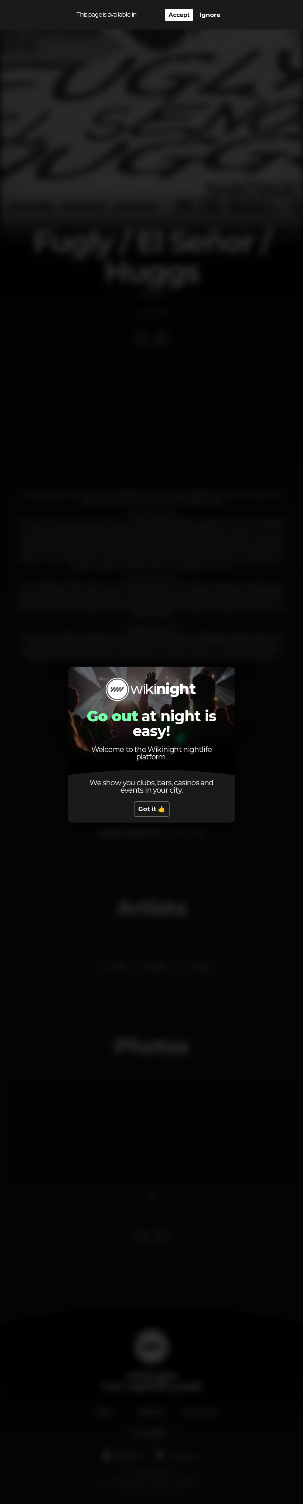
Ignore (210, 14)
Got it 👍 (151, 809)
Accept (178, 14)
